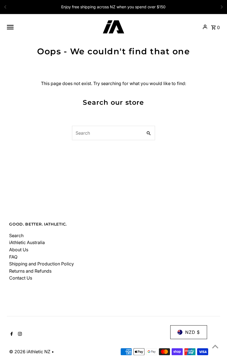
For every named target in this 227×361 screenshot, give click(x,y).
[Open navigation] (50, 27)
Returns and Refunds (30, 271)
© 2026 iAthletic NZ (30, 351)
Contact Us (20, 278)
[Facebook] (11, 334)
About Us (18, 249)
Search (16, 235)
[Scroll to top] (215, 346)
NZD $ (192, 332)
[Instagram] (19, 334)
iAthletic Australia (27, 242)
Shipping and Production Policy (41, 264)
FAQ (13, 257)
